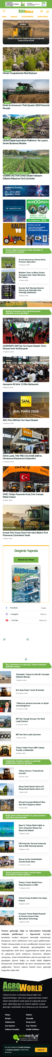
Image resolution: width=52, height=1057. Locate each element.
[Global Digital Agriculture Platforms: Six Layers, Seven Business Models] (26, 126)
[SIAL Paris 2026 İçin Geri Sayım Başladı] (26, 405)
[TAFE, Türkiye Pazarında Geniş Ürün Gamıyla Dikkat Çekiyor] (26, 479)
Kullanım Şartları (13, 1050)
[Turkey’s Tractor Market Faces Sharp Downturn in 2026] (7, 885)
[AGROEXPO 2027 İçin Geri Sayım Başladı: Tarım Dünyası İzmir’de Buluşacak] (26, 331)
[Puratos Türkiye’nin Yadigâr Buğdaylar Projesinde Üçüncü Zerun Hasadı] (26, 32)
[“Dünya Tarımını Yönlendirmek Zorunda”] (7, 774)
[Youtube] (26, 620)
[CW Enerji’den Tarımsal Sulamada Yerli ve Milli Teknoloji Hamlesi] (7, 846)
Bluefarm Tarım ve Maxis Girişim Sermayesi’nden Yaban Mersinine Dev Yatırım (32, 275)
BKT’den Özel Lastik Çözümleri (28, 735)
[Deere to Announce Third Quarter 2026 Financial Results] (26, 91)
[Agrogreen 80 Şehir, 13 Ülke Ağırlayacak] (26, 369)
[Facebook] (26, 608)
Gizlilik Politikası (24, 1047)
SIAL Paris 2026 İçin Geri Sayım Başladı (20, 420)
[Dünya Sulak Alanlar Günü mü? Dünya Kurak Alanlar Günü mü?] (7, 789)
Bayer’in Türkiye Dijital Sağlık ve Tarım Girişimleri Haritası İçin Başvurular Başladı (31, 827)
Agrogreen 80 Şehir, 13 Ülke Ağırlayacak (20, 384)
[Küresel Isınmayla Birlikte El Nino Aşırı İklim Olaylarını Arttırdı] (7, 805)
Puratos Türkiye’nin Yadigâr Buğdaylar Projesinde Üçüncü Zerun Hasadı (26, 40)
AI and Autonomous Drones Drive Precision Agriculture (32, 261)
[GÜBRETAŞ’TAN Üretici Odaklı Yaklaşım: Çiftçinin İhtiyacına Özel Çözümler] (26, 162)
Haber (7, 70)
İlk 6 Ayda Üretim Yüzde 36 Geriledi (30, 690)
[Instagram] (26, 614)
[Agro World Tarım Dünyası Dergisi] (26, 11)
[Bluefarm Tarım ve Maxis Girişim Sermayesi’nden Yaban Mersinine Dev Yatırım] (8, 276)
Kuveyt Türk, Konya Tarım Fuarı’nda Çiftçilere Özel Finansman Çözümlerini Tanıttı (25, 533)
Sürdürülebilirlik (20, 173)
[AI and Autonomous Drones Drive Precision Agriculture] (8, 262)
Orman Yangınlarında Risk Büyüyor (20, 73)
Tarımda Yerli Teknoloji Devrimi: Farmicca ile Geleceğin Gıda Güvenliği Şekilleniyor (31, 290)
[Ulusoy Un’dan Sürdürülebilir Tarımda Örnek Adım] (7, 862)
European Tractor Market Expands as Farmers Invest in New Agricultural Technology (32, 916)
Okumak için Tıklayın (26, 560)
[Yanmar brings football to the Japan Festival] (7, 901)
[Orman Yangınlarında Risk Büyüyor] (26, 59)
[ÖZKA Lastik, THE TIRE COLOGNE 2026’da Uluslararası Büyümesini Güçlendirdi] (26, 441)
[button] (41, 1050)
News (7, 103)
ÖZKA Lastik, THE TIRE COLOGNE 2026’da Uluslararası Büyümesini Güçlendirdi (22, 457)
